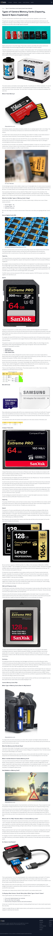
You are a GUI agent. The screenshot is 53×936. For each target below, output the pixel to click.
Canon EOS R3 (13, 337)
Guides (32, 2)
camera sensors (42, 186)
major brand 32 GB (29, 356)
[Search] (51, 2)
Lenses (19, 2)
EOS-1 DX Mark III (22, 364)
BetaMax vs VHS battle (32, 193)
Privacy (50, 924)
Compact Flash (5, 472)
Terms (50, 926)
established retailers (36, 764)
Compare (10, 2)
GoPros (20, 412)
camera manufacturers (38, 473)
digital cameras (8, 264)
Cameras (15, 2)
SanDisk (45, 649)
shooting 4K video (24, 503)
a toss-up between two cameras (35, 597)
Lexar (3, 521)
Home (3, 8)
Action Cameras (26, 2)
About (50, 922)
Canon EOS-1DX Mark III (22, 477)
